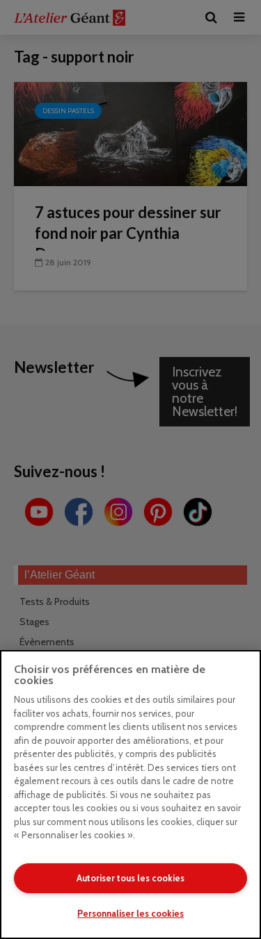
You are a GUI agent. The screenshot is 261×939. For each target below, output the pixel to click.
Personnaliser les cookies (130, 913)
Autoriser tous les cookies (130, 877)
